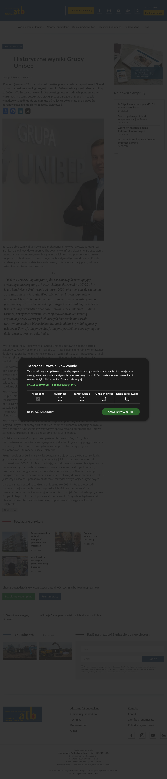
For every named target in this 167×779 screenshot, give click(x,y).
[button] (83, 385)
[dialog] (83, 389)
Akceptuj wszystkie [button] (121, 411)
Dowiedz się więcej (71, 379)
